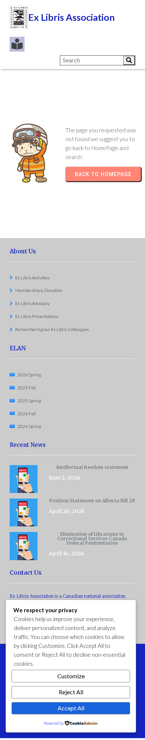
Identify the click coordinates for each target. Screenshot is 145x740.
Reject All (71, 691)
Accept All (71, 707)
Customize (71, 675)
